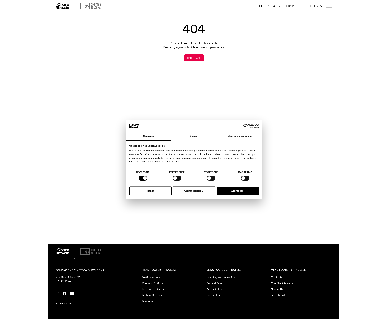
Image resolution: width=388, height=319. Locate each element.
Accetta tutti (237, 190)
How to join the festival (220, 277)
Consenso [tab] (148, 136)
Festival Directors (152, 295)
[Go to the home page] (62, 6)
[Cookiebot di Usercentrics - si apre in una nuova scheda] (245, 126)
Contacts (292, 6)
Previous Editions (152, 283)
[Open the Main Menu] (329, 6)
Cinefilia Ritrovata (282, 283)
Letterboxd (278, 295)
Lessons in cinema (153, 289)
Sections (147, 301)
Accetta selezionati (194, 190)
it (309, 6)
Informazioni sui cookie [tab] (239, 136)
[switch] (177, 178)
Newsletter (277, 289)
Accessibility (214, 289)
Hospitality (213, 295)
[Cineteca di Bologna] (90, 251)
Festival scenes (151, 277)
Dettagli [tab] (194, 136)
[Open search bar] (321, 6)
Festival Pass (214, 283)
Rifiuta (150, 190)
